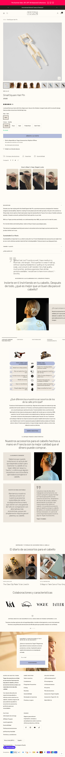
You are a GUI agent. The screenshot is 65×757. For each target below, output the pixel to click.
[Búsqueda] (7, 13)
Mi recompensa (48, 681)
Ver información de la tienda (12, 145)
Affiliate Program (8, 719)
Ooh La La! (6, 91)
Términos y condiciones (9, 734)
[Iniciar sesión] (57, 13)
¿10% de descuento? (50, 678)
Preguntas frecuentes (30, 684)
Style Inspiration (45, 581)
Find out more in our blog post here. (47, 241)
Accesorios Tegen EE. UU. (51, 697)
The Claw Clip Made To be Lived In (16, 584)
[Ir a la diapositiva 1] (30, 628)
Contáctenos (27, 681)
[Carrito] (61, 13)
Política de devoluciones (10, 728)
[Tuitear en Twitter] (15, 160)
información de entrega (9, 715)
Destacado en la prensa (30, 697)
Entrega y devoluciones (12, 156)
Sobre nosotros (32, 430)
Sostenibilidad (41, 156)
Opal (19, 125)
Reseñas (26, 690)
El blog (26, 687)
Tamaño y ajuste (8, 246)
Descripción (6, 205)
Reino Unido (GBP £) (9, 740)
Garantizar (28, 156)
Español (20, 740)
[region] (32, 2)
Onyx (13, 125)
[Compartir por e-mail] (17, 160)
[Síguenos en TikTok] (39, 727)
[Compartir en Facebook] (10, 160)
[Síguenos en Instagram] (30, 727)
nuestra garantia (7, 722)
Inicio (4, 19)
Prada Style (27, 125)
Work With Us (48, 700)
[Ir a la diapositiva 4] (34, 628)
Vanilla (6, 125)
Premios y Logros (28, 700)
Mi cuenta (47, 687)
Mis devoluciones (49, 690)
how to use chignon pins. (40, 223)
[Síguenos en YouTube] (34, 727)
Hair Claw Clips (7, 581)
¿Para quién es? (8, 251)
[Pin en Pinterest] (12, 160)
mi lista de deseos (49, 684)
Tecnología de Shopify (20, 745)
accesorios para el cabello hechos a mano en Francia (40, 421)
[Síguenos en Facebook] (26, 727)
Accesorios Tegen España (51, 694)
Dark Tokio (37, 125)
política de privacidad (9, 731)
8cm (6, 117)
